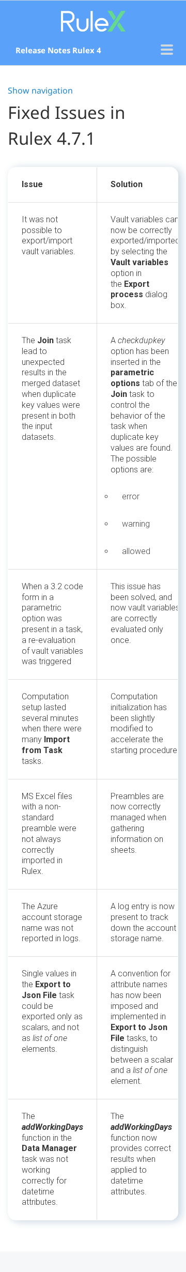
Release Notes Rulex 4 (58, 50)
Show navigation (40, 90)
